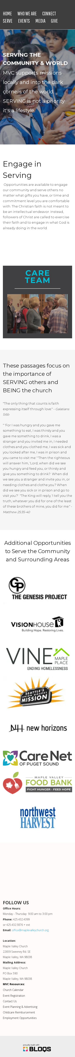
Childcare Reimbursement (19, 1012)
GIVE (54, 21)
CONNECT (49, 13)
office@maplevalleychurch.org (30, 930)
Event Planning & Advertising (20, 1007)
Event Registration (14, 995)
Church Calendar (13, 990)
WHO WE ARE (27, 13)
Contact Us (10, 1001)
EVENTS (24, 21)
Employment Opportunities (20, 1018)
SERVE (7, 21)
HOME (7, 13)
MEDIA (40, 21)
